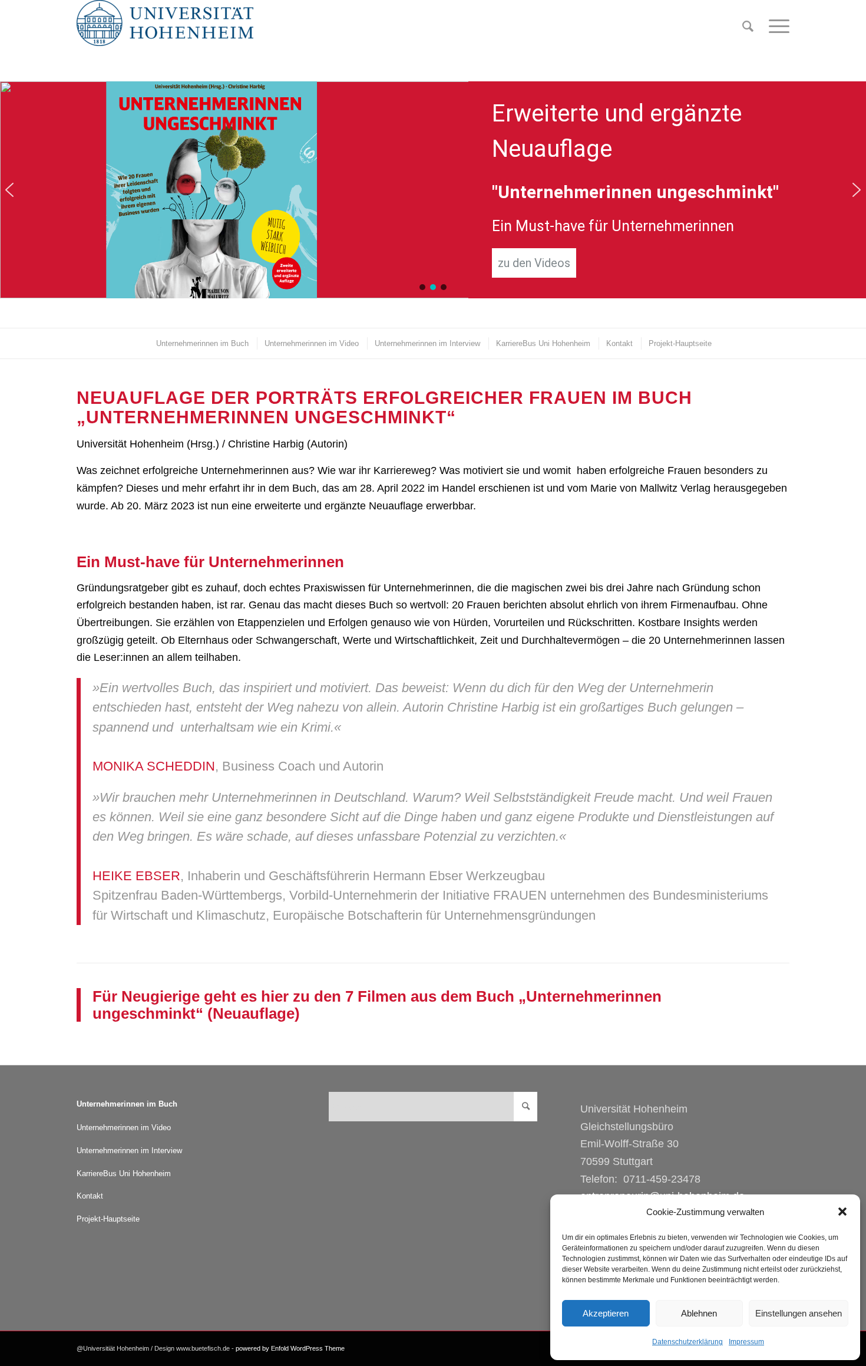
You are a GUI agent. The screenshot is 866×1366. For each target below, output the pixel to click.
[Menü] (775, 26)
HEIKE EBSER (136, 875)
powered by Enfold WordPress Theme (290, 1348)
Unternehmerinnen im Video (124, 1127)
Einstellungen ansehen (798, 1313)
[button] (842, 1211)
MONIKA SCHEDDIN (153, 766)
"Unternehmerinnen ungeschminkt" (635, 192)
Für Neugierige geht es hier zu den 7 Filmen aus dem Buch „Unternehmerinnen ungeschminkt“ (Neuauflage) (377, 1005)
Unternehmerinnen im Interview (129, 1150)
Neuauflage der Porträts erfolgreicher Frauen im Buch (384, 397)
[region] (433, 189)
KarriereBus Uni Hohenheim (124, 1173)
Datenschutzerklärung (687, 1342)
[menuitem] (748, 26)
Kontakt (90, 1195)
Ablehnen (699, 1313)
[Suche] (748, 26)
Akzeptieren (606, 1313)
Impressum (746, 1342)
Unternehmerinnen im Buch (127, 1104)
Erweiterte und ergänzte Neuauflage (617, 131)
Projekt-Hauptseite (108, 1218)
